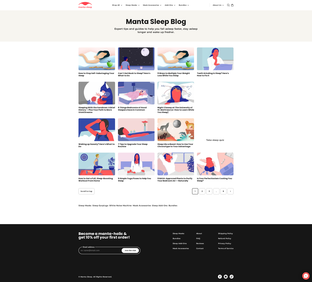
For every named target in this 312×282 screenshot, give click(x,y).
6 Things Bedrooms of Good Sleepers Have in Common (132, 108)
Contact (200, 248)
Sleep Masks (131, 5)
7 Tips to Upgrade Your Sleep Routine (132, 145)
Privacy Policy (224, 243)
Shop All (116, 5)
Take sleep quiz (215, 140)
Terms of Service (226, 248)
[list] (156, 205)
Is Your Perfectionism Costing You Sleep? (214, 179)
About (199, 233)
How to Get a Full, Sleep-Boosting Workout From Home (95, 179)
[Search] (228, 5)
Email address (89, 247)
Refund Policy (224, 238)
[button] (306, 276)
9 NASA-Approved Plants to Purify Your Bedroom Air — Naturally (174, 179)
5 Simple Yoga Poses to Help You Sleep (134, 179)
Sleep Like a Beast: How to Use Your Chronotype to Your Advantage (175, 145)
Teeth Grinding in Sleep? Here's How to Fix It (213, 74)
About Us (217, 5)
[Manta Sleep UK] (85, 5)
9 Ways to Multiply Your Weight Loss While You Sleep (173, 74)
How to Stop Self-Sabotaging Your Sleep (96, 74)
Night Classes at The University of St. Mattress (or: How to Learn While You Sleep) (175, 109)
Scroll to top (86, 191)
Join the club (130, 250)
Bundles (182, 5)
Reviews (200, 243)
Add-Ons (169, 5)
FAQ (198, 238)
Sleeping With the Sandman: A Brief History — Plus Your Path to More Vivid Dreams (96, 109)
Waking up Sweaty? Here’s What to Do (96, 145)
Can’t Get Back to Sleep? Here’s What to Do (134, 74)
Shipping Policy (225, 233)
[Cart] (232, 5)
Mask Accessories (151, 5)
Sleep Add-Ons (180, 243)
